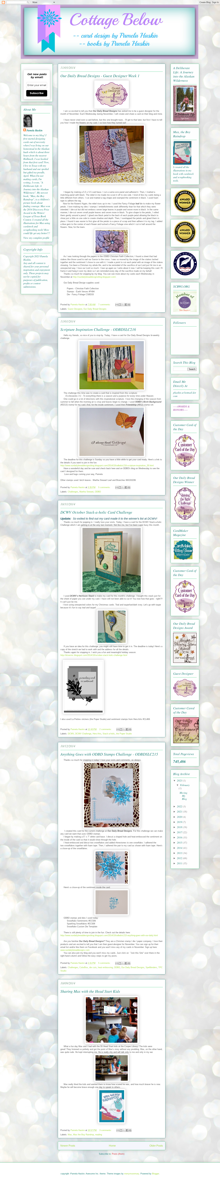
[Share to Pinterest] (129, 304)
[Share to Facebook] (126, 304)
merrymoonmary (131, 1173)
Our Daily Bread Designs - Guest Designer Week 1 (99, 75)
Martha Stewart (86, 491)
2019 (180, 822)
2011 (180, 863)
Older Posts (156, 1145)
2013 (180, 853)
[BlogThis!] (119, 304)
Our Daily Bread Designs (94, 309)
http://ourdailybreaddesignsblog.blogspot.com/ (94, 277)
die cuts (93, 967)
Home (112, 1145)
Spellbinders (151, 967)
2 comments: (105, 729)
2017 (180, 832)
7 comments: (104, 304)
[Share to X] (122, 304)
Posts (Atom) (118, 1154)
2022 (180, 806)
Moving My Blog (183, 795)
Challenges (73, 491)
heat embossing (105, 967)
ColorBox (83, 967)
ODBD (98, 491)
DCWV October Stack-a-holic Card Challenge (96, 512)
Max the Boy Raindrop (83, 1134)
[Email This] (116, 304)
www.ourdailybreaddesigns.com (75, 950)
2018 (180, 827)
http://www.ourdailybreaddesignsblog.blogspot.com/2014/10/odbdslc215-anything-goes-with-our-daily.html (109, 935)
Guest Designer (75, 309)
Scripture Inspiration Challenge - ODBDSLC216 (98, 329)
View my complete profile (36, 237)
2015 (180, 842)
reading (98, 1134)
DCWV (71, 733)
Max (70, 1134)
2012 (180, 858)
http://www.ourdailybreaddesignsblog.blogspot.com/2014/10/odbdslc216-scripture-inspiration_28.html (107, 465)
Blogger (155, 1173)
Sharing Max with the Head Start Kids (90, 991)
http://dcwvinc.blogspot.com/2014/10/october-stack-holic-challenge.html (93, 655)
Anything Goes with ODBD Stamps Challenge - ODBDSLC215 (109, 754)
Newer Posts (67, 1145)
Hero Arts (97, 733)
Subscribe (37, 93)
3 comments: (105, 1130)
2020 (180, 816)
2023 (180, 780)
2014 (180, 847)
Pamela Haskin (35, 130)
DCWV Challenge (83, 733)
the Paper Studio (124, 733)
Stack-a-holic (109, 733)
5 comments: (104, 487)
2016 (180, 837)
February (185, 785)
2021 (180, 811)
